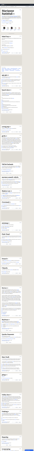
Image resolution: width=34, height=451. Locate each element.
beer (4, 396)
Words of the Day (3, 6)
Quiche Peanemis (3, 340)
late (11, 128)
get (8, 262)
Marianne (4, 20)
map (2, 224)
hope (3, 419)
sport (13, 361)
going (7, 262)
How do (6, 227)
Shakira (17, 195)
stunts (9, 378)
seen (18, 438)
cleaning (5, 403)
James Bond (6, 378)
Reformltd (6, 197)
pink (9, 240)
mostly (5, 224)
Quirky (2, 336)
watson (4, 379)
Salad (3, 51)
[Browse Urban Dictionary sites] (3, 5)
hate (4, 364)
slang (6, 137)
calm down (17, 262)
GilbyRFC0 (6, 52)
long (9, 260)
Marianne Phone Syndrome (8, 69)
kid (12, 269)
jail (8, 49)
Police (2, 413)
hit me (5, 271)
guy (5, 239)
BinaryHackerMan (6, 109)
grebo (2, 149)
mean (12, 142)
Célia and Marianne (12, 70)
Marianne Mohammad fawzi (14, 68)
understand (4, 203)
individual (5, 260)
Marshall (16, 302)
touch (20, 236)
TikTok (3, 166)
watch (9, 77)
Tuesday (16, 399)
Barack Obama (5, 312)
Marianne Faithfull (4, 68)
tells (7, 224)
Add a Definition (27, 6)
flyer (18, 321)
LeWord (5, 229)
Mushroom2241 (7, 340)
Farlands (9, 169)
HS (4, 292)
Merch (10, 23)
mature (4, 77)
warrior (20, 181)
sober (8, 236)
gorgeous (10, 20)
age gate (3, 85)
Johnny (5, 419)
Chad (8, 364)
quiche (6, 338)
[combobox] (18, 4)
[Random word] (29, 4)
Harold (3, 313)
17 (8, 146)
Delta (2, 321)
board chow (3, 109)
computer (7, 94)
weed (15, 419)
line (15, 181)
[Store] (31, 4)
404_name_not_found (6, 328)
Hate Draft (3, 370)
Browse (6, 6)
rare (14, 439)
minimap (3, 229)
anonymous (5, 263)
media (10, 337)
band (13, 146)
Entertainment (12, 6)
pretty (8, 239)
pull (4, 378)
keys (10, 92)
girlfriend (11, 16)
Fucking (5, 83)
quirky (15, 337)
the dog (5, 131)
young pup (3, 131)
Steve (16, 404)
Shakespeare (5, 47)
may (11, 291)
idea (19, 205)
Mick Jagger (15, 16)
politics (6, 305)
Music (15, 6)
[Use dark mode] (32, 4)
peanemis (8, 338)
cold (10, 45)
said (7, 51)
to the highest (12, 203)
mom (4, 271)
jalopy (2, 379)
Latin (11, 269)
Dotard (2, 263)
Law (7, 192)
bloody (11, 147)
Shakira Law (3, 197)
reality (4, 237)
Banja (4, 85)
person (5, 128)
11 (6, 206)
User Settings (31, 6)
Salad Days (3, 52)
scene (16, 138)
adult (8, 128)
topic (6, 203)
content (17, 76)
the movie (12, 338)
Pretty (3, 16)
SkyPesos (3, 328)
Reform (11, 192)
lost (10, 260)
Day (16, 182)
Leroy (3, 205)
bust (19, 415)
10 (3, 441)
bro (10, 169)
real (10, 80)
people (13, 98)
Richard (4, 195)
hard (17, 322)
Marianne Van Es (15, 69)
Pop (6, 139)
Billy (3, 79)
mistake (6, 193)
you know (8, 227)
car (4, 376)
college (18, 289)
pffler (5, 370)
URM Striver (5, 315)
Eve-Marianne (7, 70)
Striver (2, 315)
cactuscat (5, 149)
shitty (3, 376)
